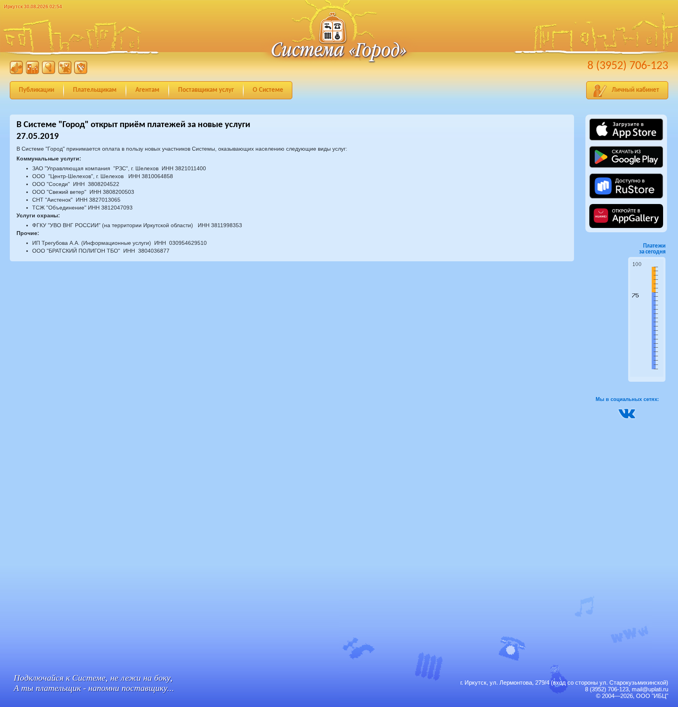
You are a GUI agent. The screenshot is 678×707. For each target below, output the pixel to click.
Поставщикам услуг (206, 90)
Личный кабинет (635, 90)
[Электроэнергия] (48, 72)
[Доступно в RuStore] (626, 197)
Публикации (36, 90)
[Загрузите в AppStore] (626, 139)
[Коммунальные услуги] (32, 72)
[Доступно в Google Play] (626, 170)
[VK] (627, 416)
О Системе (268, 90)
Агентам (147, 90)
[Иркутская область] (16, 72)
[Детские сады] (64, 72)
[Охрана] (80, 72)
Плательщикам (95, 90)
